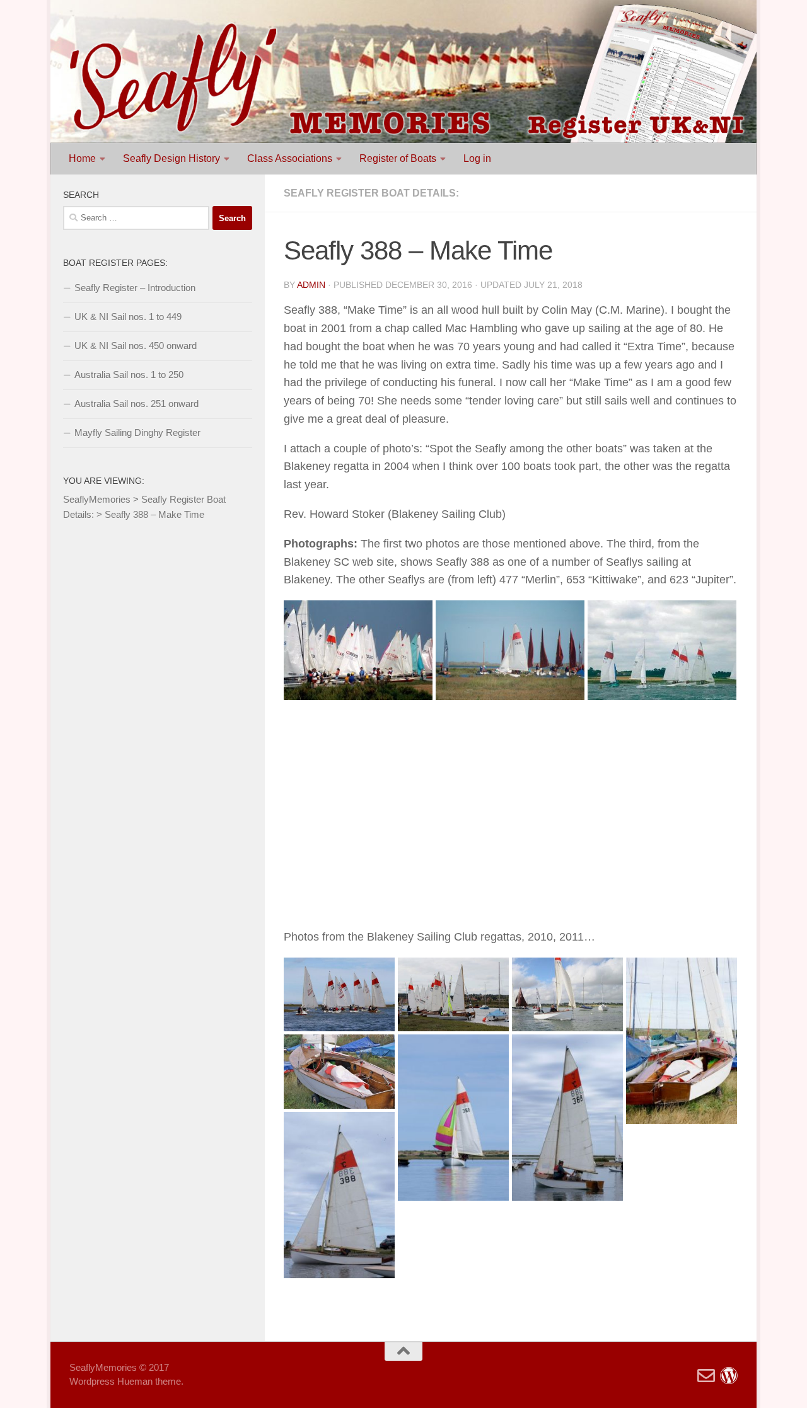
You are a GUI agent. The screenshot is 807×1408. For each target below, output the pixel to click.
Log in (477, 158)
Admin (311, 285)
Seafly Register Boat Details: (371, 193)
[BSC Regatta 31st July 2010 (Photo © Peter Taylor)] (681, 1041)
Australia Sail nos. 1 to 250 (128, 374)
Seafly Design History (171, 158)
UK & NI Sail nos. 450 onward (135, 345)
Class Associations (289, 158)
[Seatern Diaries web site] (729, 1376)
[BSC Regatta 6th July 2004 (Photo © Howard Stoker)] (358, 649)
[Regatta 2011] (453, 994)
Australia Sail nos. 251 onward (136, 403)
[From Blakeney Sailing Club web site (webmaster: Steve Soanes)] (662, 649)
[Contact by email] (706, 1376)
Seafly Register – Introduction (134, 287)
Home (82, 158)
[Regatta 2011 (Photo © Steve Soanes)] (339, 994)
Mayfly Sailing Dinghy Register (137, 432)
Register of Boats (397, 158)
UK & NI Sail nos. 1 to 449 (128, 316)
